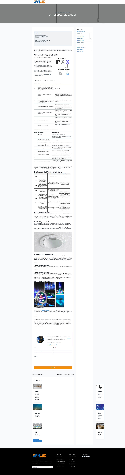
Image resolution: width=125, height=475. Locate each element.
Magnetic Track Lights (72, 456)
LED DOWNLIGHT (80, 42)
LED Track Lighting (72, 466)
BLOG (59, 12)
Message (35, 356)
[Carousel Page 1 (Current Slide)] (34, 439)
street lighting (62, 260)
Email (54, 347)
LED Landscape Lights (81, 47)
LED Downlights (71, 459)
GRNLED (56, 12)
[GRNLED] (39, 2)
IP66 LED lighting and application (40, 41)
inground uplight (36, 267)
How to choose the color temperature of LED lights (65, 374)
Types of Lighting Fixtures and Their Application (100, 415)
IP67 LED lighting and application (40, 42)
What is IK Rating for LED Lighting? (37, 374)
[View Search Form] (92, 2)
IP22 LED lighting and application (40, 37)
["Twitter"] (87, 456)
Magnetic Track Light (81, 31)
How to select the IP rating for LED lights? (41, 36)
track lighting (44, 218)
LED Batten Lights (80, 40)
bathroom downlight (41, 257)
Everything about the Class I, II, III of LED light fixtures (100, 394)
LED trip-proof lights (47, 74)
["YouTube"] (83, 456)
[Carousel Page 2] (36, 439)
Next (40, 441)
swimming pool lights (45, 310)
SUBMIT (53, 367)
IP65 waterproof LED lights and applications (42, 40)
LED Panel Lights (71, 461)
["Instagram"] (89, 456)
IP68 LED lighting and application (40, 44)
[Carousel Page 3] (38, 439)
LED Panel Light (80, 49)
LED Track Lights (80, 51)
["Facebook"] (85, 456)
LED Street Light (80, 38)
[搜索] (51, 467)
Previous (36, 441)
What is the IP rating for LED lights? (40, 35)
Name (35, 347)
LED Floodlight (80, 33)
